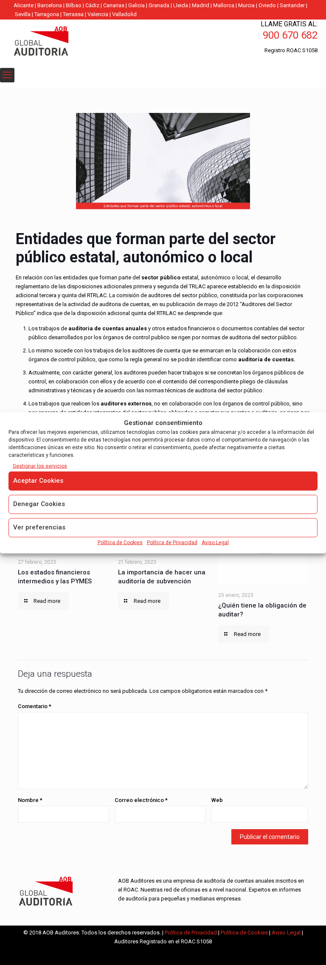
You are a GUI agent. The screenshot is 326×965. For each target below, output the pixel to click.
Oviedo (267, 5)
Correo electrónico (141, 800)
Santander (292, 5)
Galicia (136, 5)
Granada (159, 5)
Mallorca (223, 5)
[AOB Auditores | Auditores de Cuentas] (59, 42)
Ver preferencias (39, 527)
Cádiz (92, 5)
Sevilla (23, 14)
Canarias (113, 5)
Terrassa (73, 14)
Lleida (180, 5)
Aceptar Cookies (38, 480)
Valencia (97, 14)
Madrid (200, 5)
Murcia (246, 5)
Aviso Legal (215, 542)
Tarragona (46, 14)
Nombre (30, 800)
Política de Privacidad (172, 542)
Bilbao (74, 5)
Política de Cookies (120, 542)
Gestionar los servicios (40, 466)
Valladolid (124, 14)
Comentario (34, 706)
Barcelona (49, 5)
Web (217, 800)
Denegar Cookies (39, 503)
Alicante (24, 5)
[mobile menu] (7, 75)
